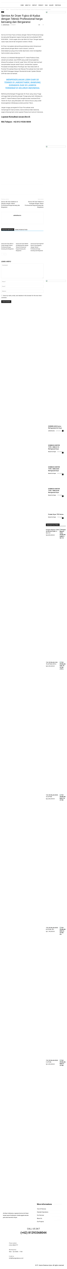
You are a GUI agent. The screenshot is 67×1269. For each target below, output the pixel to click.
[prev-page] (2, 254)
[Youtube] (20, 1265)
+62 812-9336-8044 (22, 122)
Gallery (51, 5)
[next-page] (5, 254)
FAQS (46, 5)
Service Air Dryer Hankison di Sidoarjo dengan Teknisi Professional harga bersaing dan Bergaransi (10, 204)
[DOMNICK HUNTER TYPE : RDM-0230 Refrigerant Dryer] (56, 487)
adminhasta (6, 24)
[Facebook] (3, 28)
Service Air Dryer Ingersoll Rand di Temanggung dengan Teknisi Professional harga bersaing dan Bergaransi (37, 247)
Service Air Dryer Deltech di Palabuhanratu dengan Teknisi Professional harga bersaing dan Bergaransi (22, 247)
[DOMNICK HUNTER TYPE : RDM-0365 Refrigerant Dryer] (56, 465)
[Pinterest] (11, 28)
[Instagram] (8, 1265)
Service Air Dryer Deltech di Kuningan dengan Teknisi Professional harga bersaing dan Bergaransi (34, 204)
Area (7, 9)
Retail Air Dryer (52, 451)
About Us (27, 5)
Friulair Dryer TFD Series (56, 514)
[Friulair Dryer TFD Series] (56, 508)
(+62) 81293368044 (33, 1232)
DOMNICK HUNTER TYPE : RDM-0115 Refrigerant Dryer (54, 447)
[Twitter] (7, 28)
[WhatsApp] (15, 28)
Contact (34, 5)
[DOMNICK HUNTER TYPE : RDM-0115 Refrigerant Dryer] (56, 443)
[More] (19, 28)
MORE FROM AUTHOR (21, 229)
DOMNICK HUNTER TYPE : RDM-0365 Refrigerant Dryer (54, 468)
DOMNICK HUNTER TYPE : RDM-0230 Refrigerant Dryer (54, 490)
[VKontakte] (16, 1265)
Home (22, 5)
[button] (64, 5)
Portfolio (58, 5)
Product (40, 5)
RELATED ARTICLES (7, 229)
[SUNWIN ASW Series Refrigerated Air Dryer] (56, 421)
